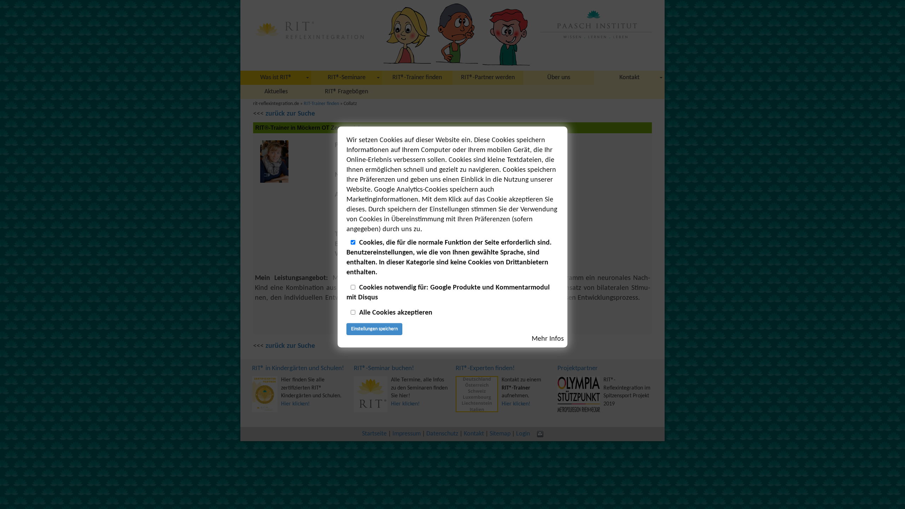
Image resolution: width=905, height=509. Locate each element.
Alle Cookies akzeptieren (395, 312)
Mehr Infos (548, 339)
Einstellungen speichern (374, 329)
